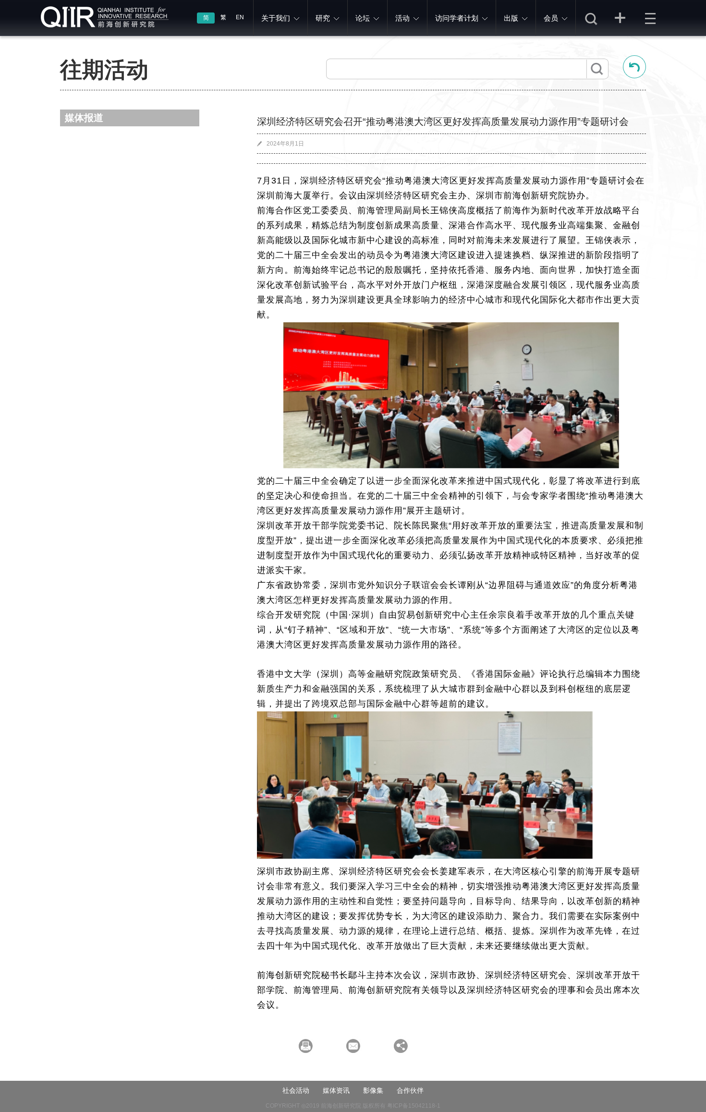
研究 (323, 18)
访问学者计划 (456, 18)
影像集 (373, 1090)
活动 (402, 18)
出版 (511, 18)
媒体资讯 (336, 1090)
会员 (551, 18)
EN (240, 17)
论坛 (362, 18)
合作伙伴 (410, 1090)
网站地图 (650, 18)
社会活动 (295, 1090)
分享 (620, 18)
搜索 (591, 18)
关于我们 (275, 18)
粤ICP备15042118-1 (413, 1105)
